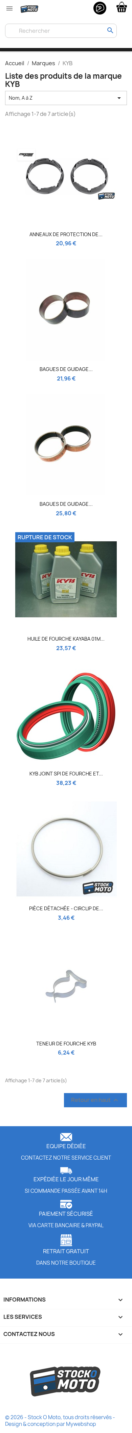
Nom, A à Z (66, 98)
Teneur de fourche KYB (66, 1043)
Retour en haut (95, 1100)
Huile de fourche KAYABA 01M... (66, 639)
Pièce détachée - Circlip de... (66, 908)
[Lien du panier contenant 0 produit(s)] (121, 6)
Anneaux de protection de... (66, 234)
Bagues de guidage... (66, 369)
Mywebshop (81, 1424)
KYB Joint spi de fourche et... (66, 773)
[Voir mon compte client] (99, 7)
